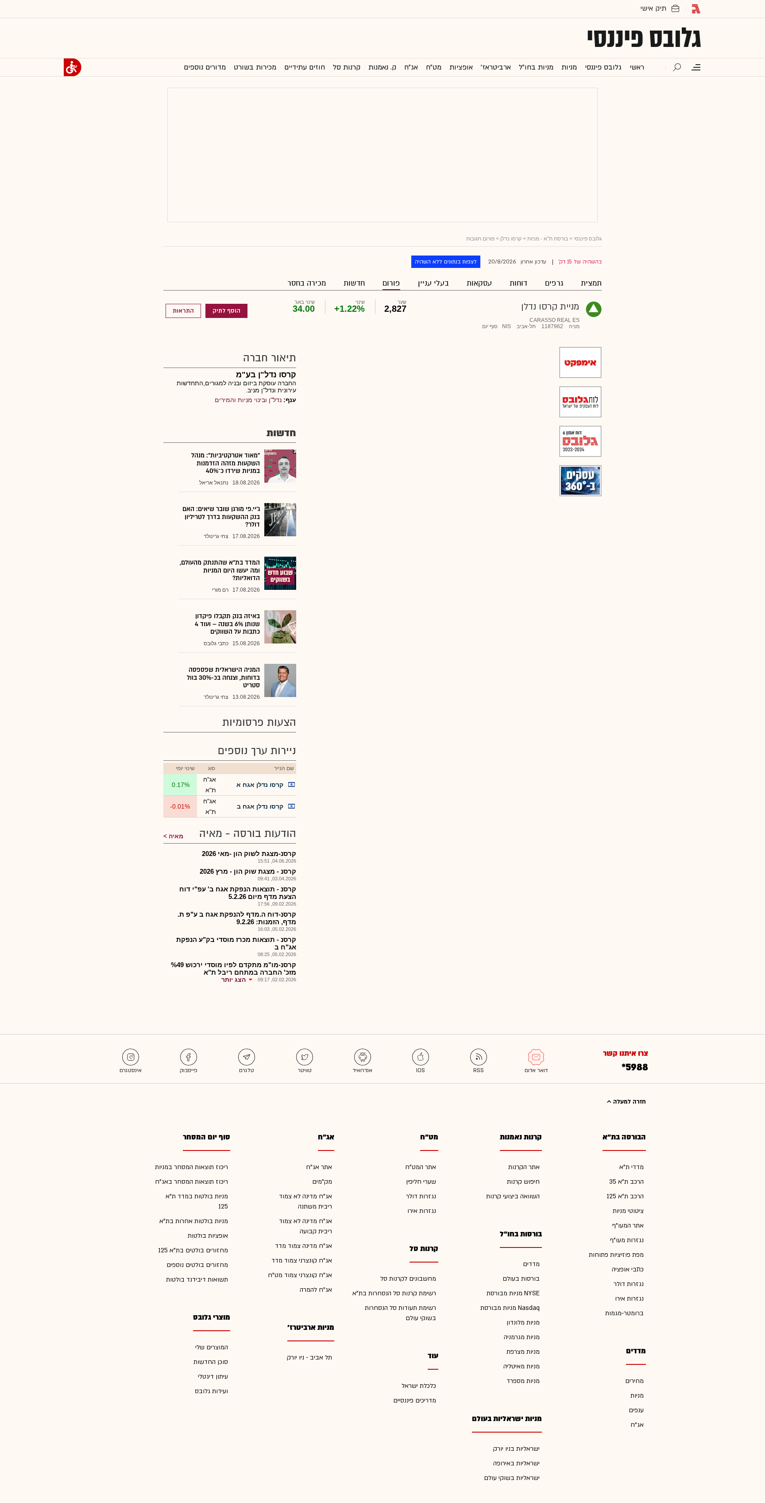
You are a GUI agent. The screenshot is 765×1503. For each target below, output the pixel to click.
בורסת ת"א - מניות (547, 239)
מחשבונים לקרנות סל (408, 1278)
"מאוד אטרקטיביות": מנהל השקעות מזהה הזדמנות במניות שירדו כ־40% (225, 463)
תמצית (591, 283)
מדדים (531, 1264)
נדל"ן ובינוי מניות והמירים (248, 399)
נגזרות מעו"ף (627, 1240)
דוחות (518, 283)
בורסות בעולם (521, 1278)
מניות (637, 1395)
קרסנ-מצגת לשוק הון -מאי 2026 (249, 853)
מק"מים (322, 1182)
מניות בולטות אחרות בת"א (193, 1221)
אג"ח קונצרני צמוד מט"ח (300, 1275)
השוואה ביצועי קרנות (513, 1196)
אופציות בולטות (208, 1236)
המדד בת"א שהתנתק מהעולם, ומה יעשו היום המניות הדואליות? (220, 570)
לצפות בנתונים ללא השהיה (446, 261)
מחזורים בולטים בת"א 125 (193, 1250)
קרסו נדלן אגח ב (260, 806)
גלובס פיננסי (644, 38)
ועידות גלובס (211, 1391)
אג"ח (637, 1425)
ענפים (636, 1410)
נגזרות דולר (629, 1284)
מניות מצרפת (523, 1352)
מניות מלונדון (523, 1322)
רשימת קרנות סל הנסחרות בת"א (394, 1293)
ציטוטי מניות (628, 1211)
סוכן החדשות (210, 1362)
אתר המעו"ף (628, 1225)
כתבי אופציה (628, 1269)
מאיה (176, 836)
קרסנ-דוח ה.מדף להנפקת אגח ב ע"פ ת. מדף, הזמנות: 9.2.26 (237, 918)
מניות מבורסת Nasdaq (510, 1308)
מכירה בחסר (306, 283)
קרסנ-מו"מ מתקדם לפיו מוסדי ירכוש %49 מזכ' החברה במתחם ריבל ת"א (233, 968)
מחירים (634, 1381)
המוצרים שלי (211, 1347)
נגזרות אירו (629, 1298)
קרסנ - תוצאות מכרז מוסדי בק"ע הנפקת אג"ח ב (236, 943)
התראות (183, 311)
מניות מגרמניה (522, 1337)
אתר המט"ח (420, 1167)
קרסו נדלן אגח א (259, 784)
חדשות (354, 283)
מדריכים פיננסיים (414, 1400)
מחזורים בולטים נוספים (197, 1265)
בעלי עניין (433, 283)
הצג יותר (233, 979)
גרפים (554, 283)
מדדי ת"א (631, 1167)
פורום (391, 283)
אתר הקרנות (524, 1167)
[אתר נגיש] (72, 67)
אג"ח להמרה (316, 1290)
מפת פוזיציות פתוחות (616, 1255)
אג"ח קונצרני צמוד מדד (301, 1260)
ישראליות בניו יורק (516, 1449)
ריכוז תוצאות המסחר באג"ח (191, 1182)
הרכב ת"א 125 (625, 1196)
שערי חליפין (421, 1182)
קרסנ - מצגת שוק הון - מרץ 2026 (248, 871)
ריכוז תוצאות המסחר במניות (191, 1167)
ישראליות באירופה (516, 1463)
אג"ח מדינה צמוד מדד (303, 1246)
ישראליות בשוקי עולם (512, 1478)
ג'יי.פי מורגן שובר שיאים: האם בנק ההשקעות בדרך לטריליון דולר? (221, 517)
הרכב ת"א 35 (626, 1182)
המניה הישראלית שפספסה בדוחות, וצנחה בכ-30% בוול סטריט (223, 678)
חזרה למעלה (628, 1102)
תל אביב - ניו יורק (309, 1357)
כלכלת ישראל (419, 1386)
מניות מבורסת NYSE (513, 1293)
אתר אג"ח (319, 1167)
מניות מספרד (523, 1381)
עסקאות (479, 283)
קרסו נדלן (511, 239)
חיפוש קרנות (523, 1182)
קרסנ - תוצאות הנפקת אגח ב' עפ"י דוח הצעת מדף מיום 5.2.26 (237, 892)
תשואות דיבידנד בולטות (197, 1279)
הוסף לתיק (226, 311)
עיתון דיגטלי (213, 1376)
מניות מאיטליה (521, 1366)
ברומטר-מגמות (624, 1313)
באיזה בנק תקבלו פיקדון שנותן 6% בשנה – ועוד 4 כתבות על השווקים (227, 624)
